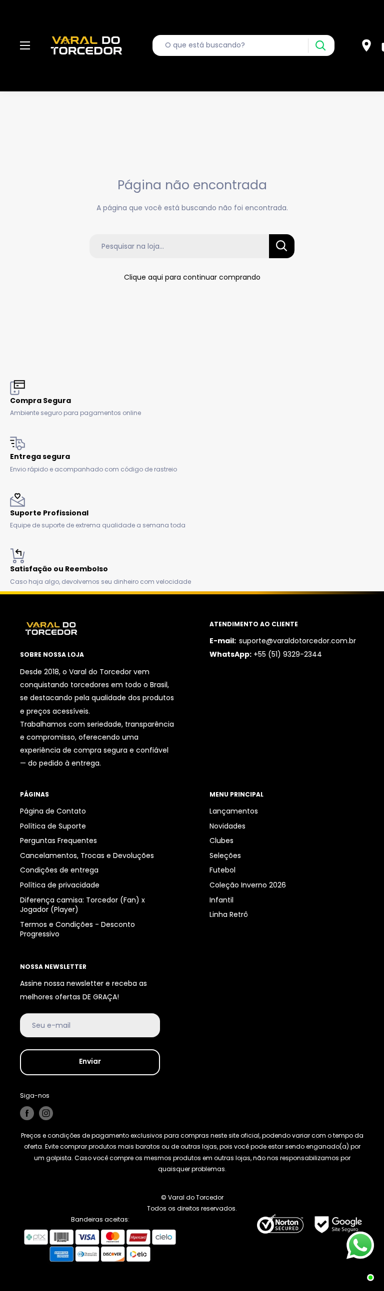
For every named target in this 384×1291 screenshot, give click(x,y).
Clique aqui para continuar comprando (192, 277)
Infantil (222, 900)
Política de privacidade (60, 885)
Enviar (90, 1061)
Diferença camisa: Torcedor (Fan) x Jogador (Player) (82, 905)
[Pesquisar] (320, 45)
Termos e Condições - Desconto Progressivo (77, 929)
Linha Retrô (229, 914)
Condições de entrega (59, 870)
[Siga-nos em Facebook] (27, 1113)
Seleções (225, 856)
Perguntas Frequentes (58, 841)
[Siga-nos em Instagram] (46, 1113)
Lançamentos (234, 811)
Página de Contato (53, 811)
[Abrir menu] (25, 45)
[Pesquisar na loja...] (281, 246)
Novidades (228, 826)
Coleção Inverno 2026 (248, 885)
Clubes (222, 841)
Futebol (223, 870)
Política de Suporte (53, 826)
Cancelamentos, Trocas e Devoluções (87, 856)
